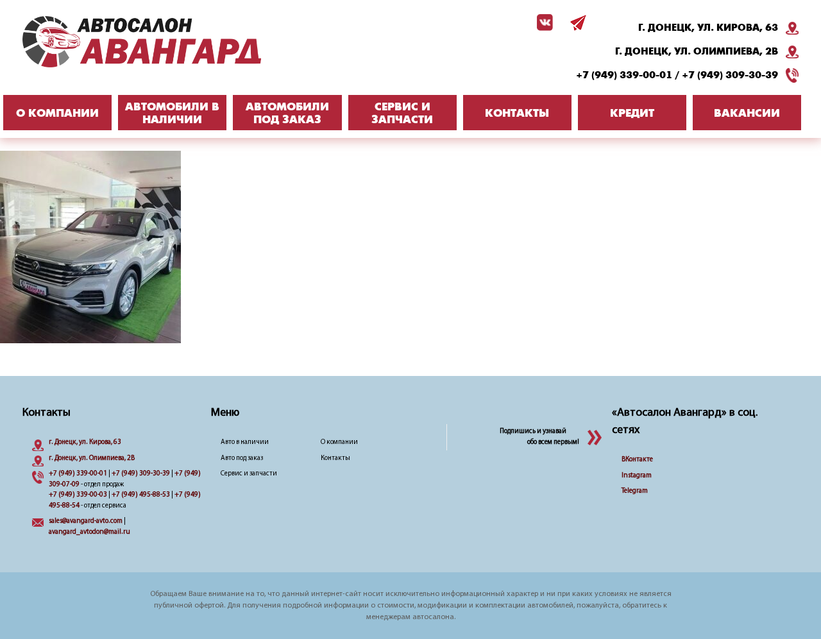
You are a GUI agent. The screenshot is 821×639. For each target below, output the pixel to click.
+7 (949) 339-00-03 (78, 494)
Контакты (335, 458)
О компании (339, 442)
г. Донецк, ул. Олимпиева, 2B (696, 51)
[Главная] (166, 41)
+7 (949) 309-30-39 (730, 75)
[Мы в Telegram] (576, 22)
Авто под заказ (242, 458)
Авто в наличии (245, 442)
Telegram (635, 491)
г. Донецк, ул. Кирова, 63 (708, 27)
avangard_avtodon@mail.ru (89, 532)
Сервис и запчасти (249, 473)
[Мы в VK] (542, 22)
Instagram (637, 475)
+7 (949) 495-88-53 (141, 494)
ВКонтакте (637, 459)
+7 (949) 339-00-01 (624, 75)
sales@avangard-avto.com (86, 521)
